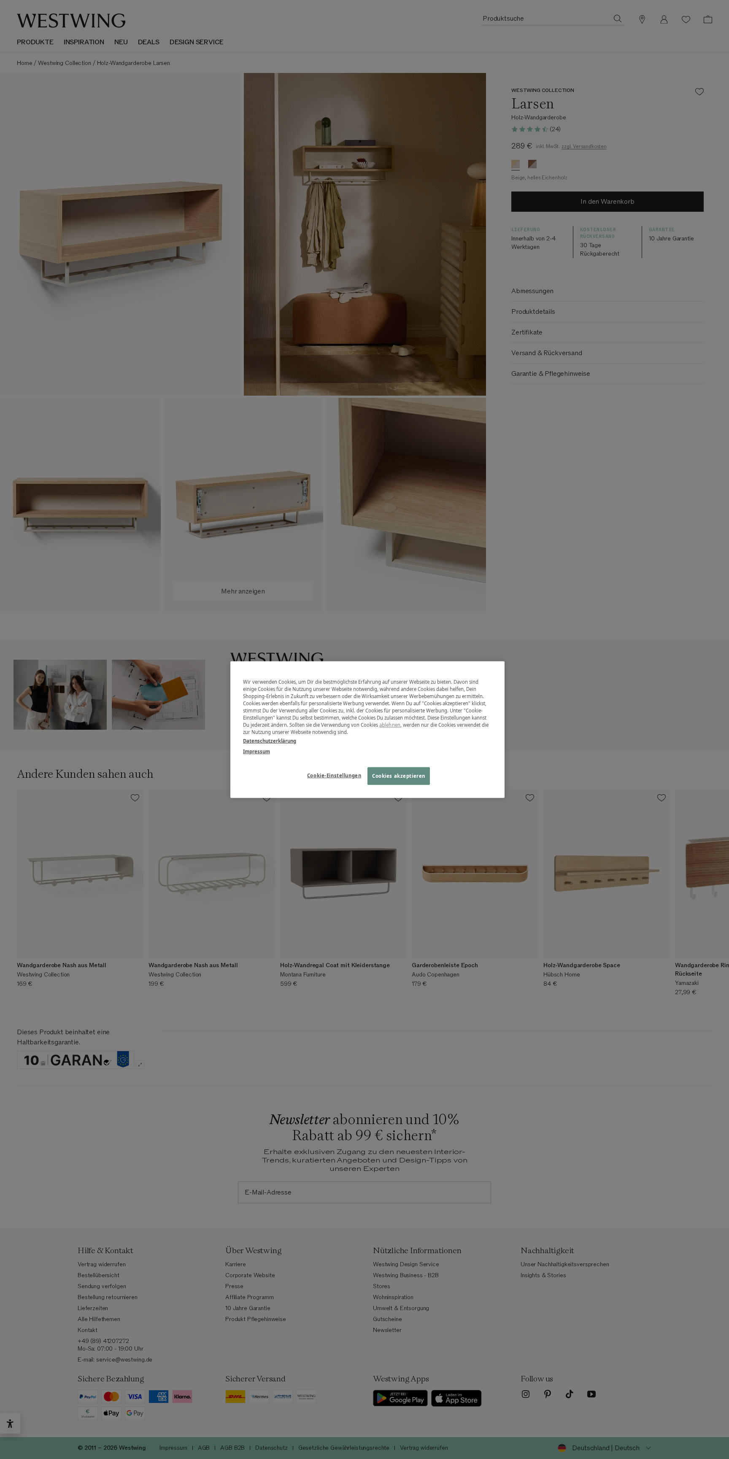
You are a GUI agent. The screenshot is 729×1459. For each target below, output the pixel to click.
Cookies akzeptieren (398, 776)
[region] (367, 729)
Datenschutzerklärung (269, 741)
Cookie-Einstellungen (334, 775)
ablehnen (389, 725)
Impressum (256, 751)
